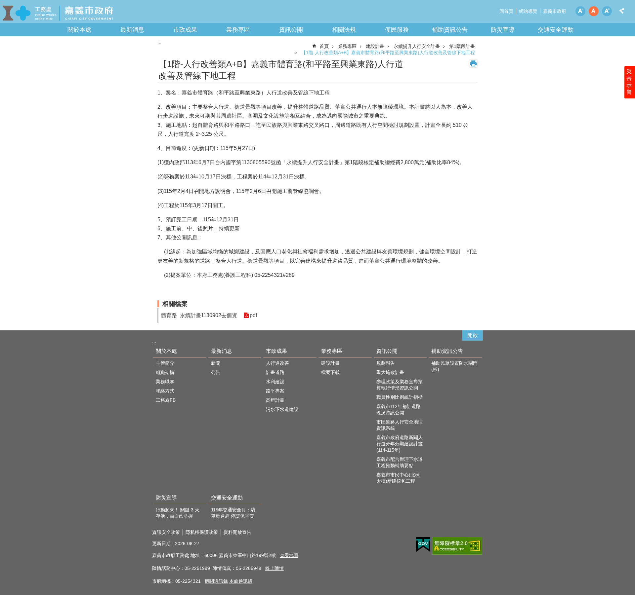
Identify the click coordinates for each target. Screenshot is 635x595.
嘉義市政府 (554, 11)
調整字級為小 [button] (580, 11)
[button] (423, 544)
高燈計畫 (275, 400)
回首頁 (506, 11)
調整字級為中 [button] (594, 11)
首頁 (324, 46)
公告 (215, 372)
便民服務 (397, 29)
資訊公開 (291, 29)
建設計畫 (375, 46)
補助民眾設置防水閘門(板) (454, 366)
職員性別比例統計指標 (399, 397)
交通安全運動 (555, 29)
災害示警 (629, 81)
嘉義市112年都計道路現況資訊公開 (398, 409)
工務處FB (166, 400)
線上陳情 (274, 568)
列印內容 (473, 63)
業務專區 (238, 29)
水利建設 (275, 381)
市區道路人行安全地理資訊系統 (399, 425)
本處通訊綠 (240, 581)
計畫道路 (275, 372)
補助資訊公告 (450, 29)
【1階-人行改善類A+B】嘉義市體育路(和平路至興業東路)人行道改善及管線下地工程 (388, 52)
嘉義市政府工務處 (58, 13)
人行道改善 (277, 363)
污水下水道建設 (282, 409)
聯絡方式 (165, 390)
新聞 (215, 363)
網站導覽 (528, 11)
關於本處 (79, 29)
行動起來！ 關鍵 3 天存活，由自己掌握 (177, 513)
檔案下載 (330, 372)
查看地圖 (289, 555)
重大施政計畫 (390, 372)
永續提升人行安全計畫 (417, 46)
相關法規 (344, 29)
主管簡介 (165, 363)
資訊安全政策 (166, 532)
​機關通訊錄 (216, 581)
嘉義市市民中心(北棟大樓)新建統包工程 (398, 478)
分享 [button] (622, 11)
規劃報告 (385, 363)
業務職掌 (165, 381)
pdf (253, 315)
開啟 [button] (472, 335)
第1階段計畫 (462, 46)
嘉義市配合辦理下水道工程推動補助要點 (399, 462)
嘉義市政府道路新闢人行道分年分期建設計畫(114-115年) (399, 444)
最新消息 (132, 29)
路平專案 (275, 390)
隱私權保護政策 (202, 532)
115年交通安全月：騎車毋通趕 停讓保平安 (233, 513)
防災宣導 (503, 29)
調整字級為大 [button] (607, 11)
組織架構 (165, 372)
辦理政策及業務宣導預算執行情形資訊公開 (399, 384)
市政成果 (185, 29)
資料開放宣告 (237, 532)
